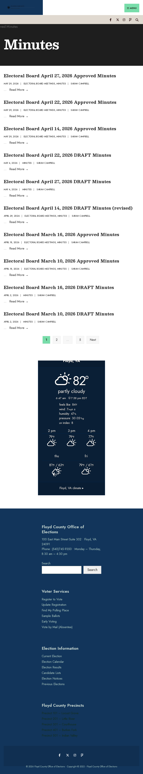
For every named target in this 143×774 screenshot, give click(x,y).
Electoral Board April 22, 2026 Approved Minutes (60, 102)
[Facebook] (111, 19)
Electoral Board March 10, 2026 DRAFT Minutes (59, 313)
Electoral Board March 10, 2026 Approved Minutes (61, 260)
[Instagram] (124, 19)
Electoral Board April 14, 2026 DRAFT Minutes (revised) (68, 207)
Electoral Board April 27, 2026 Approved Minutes (60, 75)
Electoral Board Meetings (39, 83)
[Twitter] (117, 19)
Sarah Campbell (80, 83)
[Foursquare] (130, 19)
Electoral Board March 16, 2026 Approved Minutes (61, 234)
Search (46, 563)
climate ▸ (71, 488)
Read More (18, 89)
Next (93, 340)
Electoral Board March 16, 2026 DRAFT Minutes (59, 287)
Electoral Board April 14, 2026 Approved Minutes (60, 128)
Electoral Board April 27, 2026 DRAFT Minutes (57, 181)
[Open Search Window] (137, 19)
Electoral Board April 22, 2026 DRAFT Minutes (57, 154)
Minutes (61, 83)
